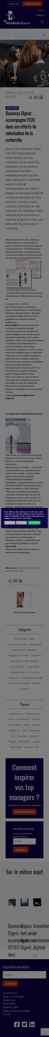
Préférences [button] (10, 523)
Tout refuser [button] (21, 523)
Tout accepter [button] (34, 523)
